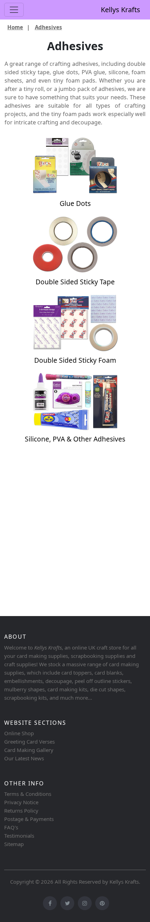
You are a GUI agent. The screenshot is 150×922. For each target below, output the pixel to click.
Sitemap (14, 843)
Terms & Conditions (27, 793)
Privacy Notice (21, 802)
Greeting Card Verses (29, 741)
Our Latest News (24, 758)
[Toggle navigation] (14, 10)
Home (15, 27)
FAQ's (11, 827)
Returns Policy (21, 810)
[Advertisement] (75, 533)
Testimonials (19, 835)
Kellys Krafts (120, 9)
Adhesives (48, 27)
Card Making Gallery (28, 749)
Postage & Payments (29, 818)
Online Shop (19, 733)
